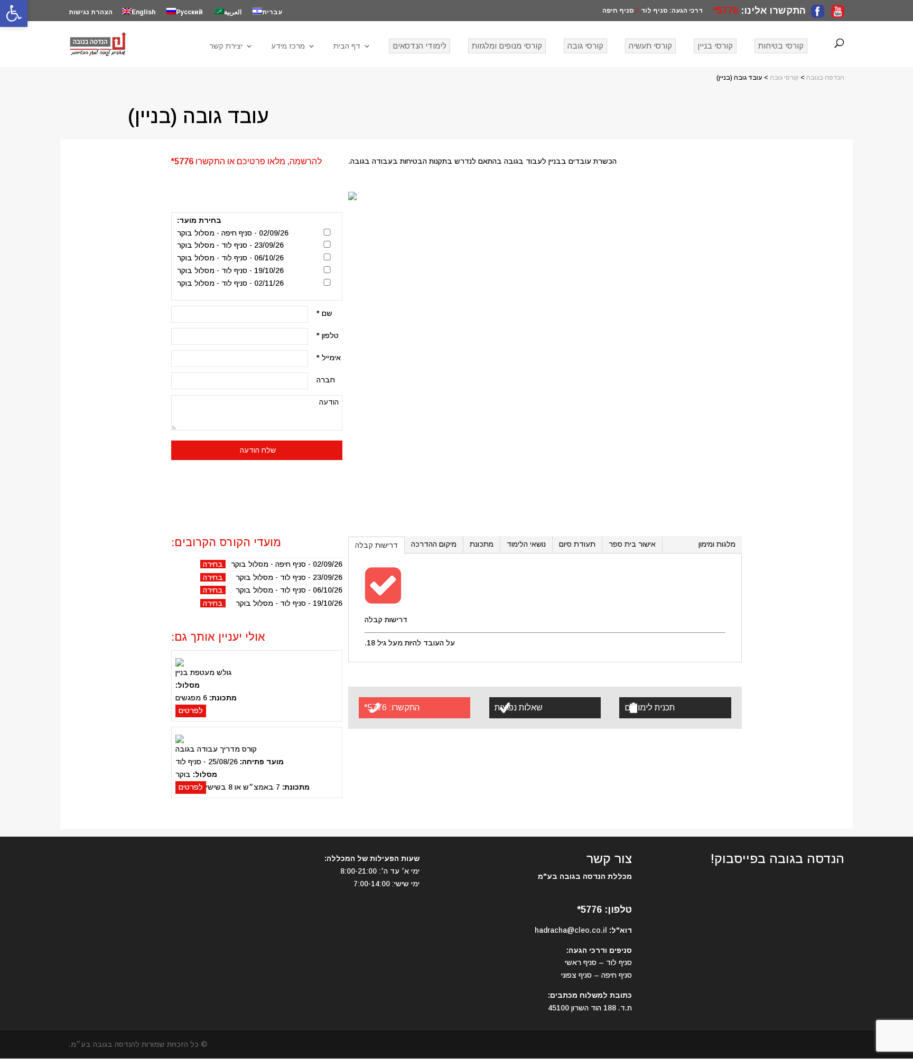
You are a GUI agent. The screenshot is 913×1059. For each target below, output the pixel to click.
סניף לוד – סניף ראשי (598, 962)
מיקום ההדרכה (433, 544)
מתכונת (481, 544)
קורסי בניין (715, 45)
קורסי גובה (585, 45)
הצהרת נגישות (91, 12)
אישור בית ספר (632, 544)
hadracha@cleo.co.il (571, 930)
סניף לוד (654, 10)
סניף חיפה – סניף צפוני (596, 975)
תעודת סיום (577, 544)
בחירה (213, 564)
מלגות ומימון (716, 544)
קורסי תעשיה (650, 45)
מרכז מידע (288, 46)
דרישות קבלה (376, 545)
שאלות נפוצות (519, 707)
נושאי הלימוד (526, 544)
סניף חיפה (618, 10)
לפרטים (191, 710)
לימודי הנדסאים (419, 45)
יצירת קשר (226, 46)
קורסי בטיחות (781, 45)
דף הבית (346, 46)
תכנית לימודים (650, 707)
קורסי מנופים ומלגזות (507, 45)
